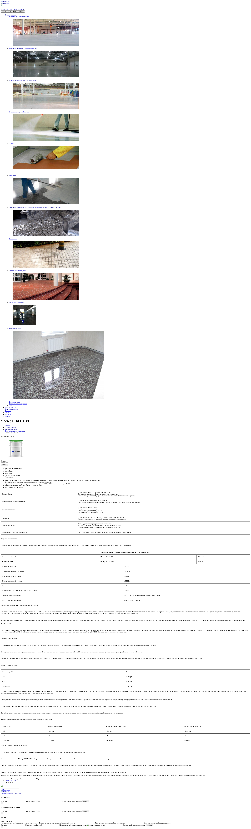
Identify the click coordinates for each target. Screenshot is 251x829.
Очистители (13, 239)
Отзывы (7, 412)
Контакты (8, 414)
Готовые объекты (10, 407)
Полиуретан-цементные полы (15, 431)
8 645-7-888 (6, 9)
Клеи (10, 405)
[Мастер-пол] (125, 2)
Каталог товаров (10, 15)
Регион (38, 825)
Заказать (4, 464)
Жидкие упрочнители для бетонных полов (23, 48)
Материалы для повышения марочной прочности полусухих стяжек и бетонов (35, 207)
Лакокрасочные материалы (18, 404)
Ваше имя (4, 801)
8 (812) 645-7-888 (10, 780)
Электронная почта (164, 823)
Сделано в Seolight (7, 793)
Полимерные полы (15, 328)
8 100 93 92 (18, 9)
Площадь (4, 825)
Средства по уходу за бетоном (19, 112)
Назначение (19, 823)
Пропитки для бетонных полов (19, 17)
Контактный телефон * (68, 823)
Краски (11, 144)
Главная (7, 426)
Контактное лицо (119, 823)
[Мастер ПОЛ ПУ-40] (16, 457)
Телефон (38, 801)
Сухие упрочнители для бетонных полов (22, 80)
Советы (7, 416)
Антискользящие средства (17, 270)
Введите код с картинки (78, 825)
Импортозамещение (11, 409)
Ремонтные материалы (16, 302)
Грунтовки (12, 175)
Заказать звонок (6, 11)
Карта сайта (17, 793)
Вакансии (8, 411)
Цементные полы (14, 402)
